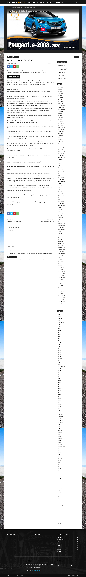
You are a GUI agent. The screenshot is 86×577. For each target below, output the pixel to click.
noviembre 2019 (61, 249)
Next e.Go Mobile (62, 458)
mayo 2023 (60, 165)
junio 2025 (60, 115)
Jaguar (59, 406)
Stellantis (60, 507)
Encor (59, 364)
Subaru (59, 509)
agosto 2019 (60, 255)
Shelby (59, 496)
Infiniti (59, 400)
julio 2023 (60, 161)
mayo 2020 (60, 237)
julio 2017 (60, 305)
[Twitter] (11, 66)
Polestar (60, 476)
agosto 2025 (60, 111)
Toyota (59, 515)
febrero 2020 (61, 243)
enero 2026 (60, 101)
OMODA (60, 468)
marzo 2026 (60, 97)
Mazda (59, 442)
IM (58, 396)
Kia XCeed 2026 (61, 65)
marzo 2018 (60, 289)
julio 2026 (60, 89)
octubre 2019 (61, 251)
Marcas (13, 7)
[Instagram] (68, 565)
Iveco (59, 402)
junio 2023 (60, 163)
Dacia (59, 348)
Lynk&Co (60, 430)
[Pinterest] (14, 66)
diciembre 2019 (61, 247)
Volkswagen (60, 517)
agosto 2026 (60, 87)
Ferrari (59, 372)
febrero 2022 (61, 195)
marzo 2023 (60, 169)
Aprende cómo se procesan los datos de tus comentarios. (39, 259)
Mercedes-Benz (61, 446)
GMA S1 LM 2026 (61, 72)
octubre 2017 (61, 299)
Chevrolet (60, 342)
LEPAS (59, 424)
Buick (59, 338)
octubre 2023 (61, 155)
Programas (60, 482)
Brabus (59, 334)
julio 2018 (60, 281)
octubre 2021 (61, 203)
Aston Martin (61, 322)
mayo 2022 (60, 189)
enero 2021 (60, 221)
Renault (59, 486)
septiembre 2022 (61, 181)
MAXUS (59, 440)
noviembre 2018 (61, 273)
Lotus (59, 428)
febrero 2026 (61, 99)
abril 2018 (60, 287)
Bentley (59, 328)
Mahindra (60, 432)
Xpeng (59, 523)
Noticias (59, 466)
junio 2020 (60, 235)
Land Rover (60, 420)
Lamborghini (60, 416)
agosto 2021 (60, 207)
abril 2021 (60, 215)
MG (58, 448)
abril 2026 (60, 95)
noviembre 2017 (61, 297)
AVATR (59, 326)
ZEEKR (59, 525)
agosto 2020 (60, 231)
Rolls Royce (60, 492)
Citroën (59, 344)
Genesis (59, 382)
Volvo (59, 519)
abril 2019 (60, 263)
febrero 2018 (61, 291)
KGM (59, 410)
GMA (59, 384)
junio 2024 (60, 139)
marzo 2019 (60, 265)
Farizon (59, 368)
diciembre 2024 (61, 127)
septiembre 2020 (61, 229)
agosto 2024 (60, 135)
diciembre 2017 (61, 295)
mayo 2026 (60, 93)
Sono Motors (61, 502)
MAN (59, 434)
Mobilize (60, 454)
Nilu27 (59, 460)
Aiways (59, 316)
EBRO (59, 362)
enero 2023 (60, 173)
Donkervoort (60, 358)
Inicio (8, 7)
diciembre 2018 (61, 271)
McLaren (60, 444)
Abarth (59, 314)
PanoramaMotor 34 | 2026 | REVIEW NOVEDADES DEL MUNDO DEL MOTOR (68, 68)
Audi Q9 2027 (61, 75)
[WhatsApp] (17, 66)
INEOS (59, 398)
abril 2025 (60, 119)
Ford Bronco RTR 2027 (62, 78)
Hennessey (60, 388)
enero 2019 (60, 269)
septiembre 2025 (61, 109)
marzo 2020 (60, 241)
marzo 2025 (60, 121)
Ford (59, 378)
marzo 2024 (60, 145)
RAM (59, 484)
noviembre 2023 (61, 153)
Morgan (59, 456)
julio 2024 (60, 137)
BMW (59, 332)
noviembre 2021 (61, 201)
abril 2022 (60, 191)
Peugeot (19, 7)
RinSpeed (60, 490)
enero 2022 (60, 197)
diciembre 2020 (61, 223)
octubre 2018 (61, 275)
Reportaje (60, 488)
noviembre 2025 (61, 105)
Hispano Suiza (61, 390)
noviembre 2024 (61, 129)
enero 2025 (60, 125)
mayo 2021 (60, 213)
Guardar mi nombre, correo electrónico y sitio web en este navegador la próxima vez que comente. (30, 253)
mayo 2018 (60, 285)
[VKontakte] (71, 565)
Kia (58, 412)
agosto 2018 (60, 279)
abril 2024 (60, 143)
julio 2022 (60, 185)
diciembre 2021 (61, 199)
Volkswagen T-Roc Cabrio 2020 (14, 221)
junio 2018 (60, 283)
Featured (60, 370)
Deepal (59, 350)
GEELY (59, 380)
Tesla (59, 513)
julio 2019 (60, 257)
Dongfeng (60, 356)
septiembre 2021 (61, 205)
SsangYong (60, 505)
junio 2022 (60, 187)
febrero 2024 (61, 147)
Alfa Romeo (60, 318)
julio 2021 (60, 209)
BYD (59, 340)
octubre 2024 (61, 131)
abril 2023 (60, 167)
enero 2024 (60, 149)
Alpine (59, 320)
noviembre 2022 (61, 177)
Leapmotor (60, 422)
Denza (59, 352)
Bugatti (59, 336)
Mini (59, 450)
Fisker (59, 376)
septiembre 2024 (61, 133)
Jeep (59, 408)
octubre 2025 (61, 107)
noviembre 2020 (61, 225)
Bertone (59, 330)
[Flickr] (65, 565)
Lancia (59, 418)
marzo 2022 (60, 193)
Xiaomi (59, 521)
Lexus (59, 426)
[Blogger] (58, 565)
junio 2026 (60, 91)
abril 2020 (60, 239)
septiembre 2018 (61, 277)
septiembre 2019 (61, 253)
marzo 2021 (60, 217)
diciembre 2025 (61, 103)
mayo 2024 (60, 141)
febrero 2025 (61, 123)
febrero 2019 (61, 267)
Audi (59, 324)
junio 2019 (60, 259)
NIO (59, 462)
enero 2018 (60, 293)
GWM (59, 386)
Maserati (60, 438)
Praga (59, 480)
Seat (59, 494)
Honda (59, 392)
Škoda (59, 498)
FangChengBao (61, 366)
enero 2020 (60, 245)
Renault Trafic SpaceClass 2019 (47, 221)
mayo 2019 (60, 261)
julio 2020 (60, 233)
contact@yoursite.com (36, 570)
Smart (59, 500)
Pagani (59, 472)
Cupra (59, 346)
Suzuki (59, 511)
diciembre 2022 (61, 175)
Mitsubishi (60, 452)
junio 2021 (60, 211)
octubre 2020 (61, 227)
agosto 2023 (60, 159)
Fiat (59, 374)
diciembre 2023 (61, 151)
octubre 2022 (61, 179)
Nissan (59, 464)
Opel (59, 470)
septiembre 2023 (61, 157)
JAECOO (59, 404)
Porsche (59, 478)
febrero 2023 (61, 171)
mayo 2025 (60, 117)
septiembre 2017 (61, 301)
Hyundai (59, 394)
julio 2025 (60, 113)
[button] (77, 2)
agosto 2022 (60, 183)
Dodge (59, 354)
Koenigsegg (60, 414)
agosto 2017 (60, 303)
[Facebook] (8, 66)
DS (58, 360)
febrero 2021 (61, 219)
